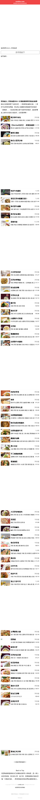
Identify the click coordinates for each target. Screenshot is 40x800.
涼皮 (12, 449)
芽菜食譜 (14, 48)
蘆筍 (16, 321)
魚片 (12, 634)
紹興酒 (22, 275)
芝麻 (15, 143)
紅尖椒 (16, 650)
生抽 (12, 194)
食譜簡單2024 (5, 48)
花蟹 (12, 553)
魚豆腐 (30, 457)
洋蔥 (19, 290)
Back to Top (20, 770)
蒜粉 (12, 120)
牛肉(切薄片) (18, 194)
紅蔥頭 (26, 217)
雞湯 (25, 201)
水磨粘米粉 (20, 418)
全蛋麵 (13, 290)
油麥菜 (25, 402)
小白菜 (22, 464)
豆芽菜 (26, 136)
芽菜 (22, 128)
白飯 (12, 681)
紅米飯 (13, 754)
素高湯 (30, 464)
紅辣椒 (31, 128)
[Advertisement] (20, 25)
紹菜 (25, 337)
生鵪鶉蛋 (20, 225)
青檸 (12, 433)
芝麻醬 (30, 449)
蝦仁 (24, 120)
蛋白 (29, 298)
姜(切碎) (31, 689)
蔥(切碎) (19, 143)
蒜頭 (22, 217)
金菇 (31, 209)
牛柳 (16, 538)
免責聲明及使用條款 (20, 787)
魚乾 (24, 642)
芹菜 (19, 634)
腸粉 (33, 194)
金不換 (26, 128)
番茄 (12, 410)
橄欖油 (24, 530)
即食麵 (13, 538)
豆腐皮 (13, 561)
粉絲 (12, 665)
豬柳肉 (25, 225)
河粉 (12, 576)
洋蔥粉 (20, 120)
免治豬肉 (18, 136)
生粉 (29, 194)
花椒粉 (22, 650)
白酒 (26, 314)
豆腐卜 (13, 201)
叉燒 (15, 522)
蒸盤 (31, 344)
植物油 (33, 321)
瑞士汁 (25, 584)
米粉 (26, 344)
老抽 (26, 194)
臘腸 (18, 441)
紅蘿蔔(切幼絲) (21, 689)
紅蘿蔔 (19, 314)
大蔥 (30, 136)
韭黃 (33, 418)
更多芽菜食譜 (20, 762)
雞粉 (20, 344)
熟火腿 (30, 225)
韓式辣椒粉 (19, 642)
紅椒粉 (28, 120)
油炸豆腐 (18, 337)
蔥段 (30, 634)
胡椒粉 (24, 298)
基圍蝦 (13, 457)
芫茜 (24, 449)
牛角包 (16, 120)
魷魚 (15, 553)
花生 (26, 754)
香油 (34, 449)
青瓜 (18, 449)
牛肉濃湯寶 (23, 209)
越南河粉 (18, 128)
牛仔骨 (13, 321)
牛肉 (12, 344)
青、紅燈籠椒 (27, 283)
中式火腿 (26, 665)
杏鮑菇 (19, 553)
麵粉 (22, 329)
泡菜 (12, 209)
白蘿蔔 (24, 321)
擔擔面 (13, 464)
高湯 (18, 530)
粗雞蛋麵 (13, 441)
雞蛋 (19, 217)
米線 (15, 225)
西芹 (32, 120)
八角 (24, 433)
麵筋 (15, 449)
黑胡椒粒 (32, 433)
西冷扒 (13, 128)
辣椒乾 (19, 658)
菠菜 (16, 754)
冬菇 (29, 673)
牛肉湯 (16, 433)
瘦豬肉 (13, 673)
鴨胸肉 (20, 283)
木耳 (15, 314)
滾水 (33, 464)
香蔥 (32, 561)
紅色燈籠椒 (25, 569)
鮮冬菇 (25, 441)
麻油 (25, 143)
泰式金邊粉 (14, 217)
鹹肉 (12, 530)
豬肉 (12, 515)
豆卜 (15, 658)
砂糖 (34, 290)
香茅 (16, 457)
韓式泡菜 (18, 426)
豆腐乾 (31, 217)
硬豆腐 (13, 136)
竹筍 (25, 561)
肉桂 (28, 433)
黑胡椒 (31, 143)
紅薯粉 (13, 337)
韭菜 (16, 290)
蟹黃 (22, 136)
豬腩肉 (13, 426)
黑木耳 (13, 402)
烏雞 (12, 225)
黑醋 (30, 681)
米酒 (25, 515)
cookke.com (21, 784)
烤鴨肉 (16, 283)
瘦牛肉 (13, 569)
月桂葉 (20, 457)
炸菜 (23, 754)
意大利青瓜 (28, 553)
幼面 (12, 306)
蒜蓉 (13, 642)
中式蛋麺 (18, 673)
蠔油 (29, 201)
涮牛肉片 (16, 209)
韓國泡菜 (29, 642)
